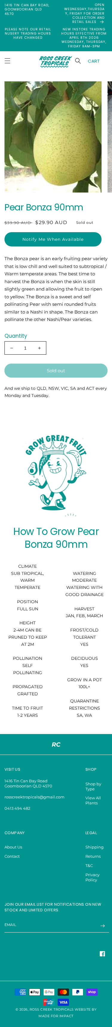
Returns (93, 856)
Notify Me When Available (53, 239)
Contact (12, 856)
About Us (13, 847)
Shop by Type (93, 786)
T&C (89, 865)
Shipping (94, 847)
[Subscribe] (102, 926)
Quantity (15, 335)
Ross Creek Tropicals (52, 1010)
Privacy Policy (92, 877)
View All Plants (93, 800)
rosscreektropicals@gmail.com (34, 797)
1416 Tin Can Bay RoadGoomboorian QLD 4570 (28, 783)
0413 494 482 (17, 808)
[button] (7, 60)
